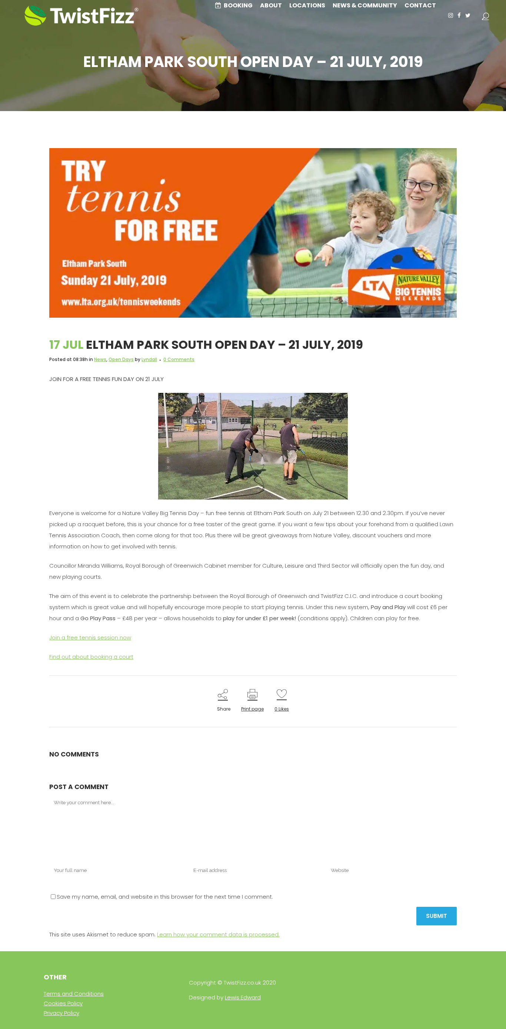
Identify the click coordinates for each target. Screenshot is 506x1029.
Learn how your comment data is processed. (218, 934)
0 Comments (178, 359)
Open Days (121, 359)
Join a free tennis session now (90, 637)
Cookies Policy (63, 1003)
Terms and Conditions (74, 994)
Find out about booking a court (91, 657)
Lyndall (149, 359)
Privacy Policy (61, 1013)
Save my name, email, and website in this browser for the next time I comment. (165, 897)
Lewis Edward (243, 997)
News (100, 359)
